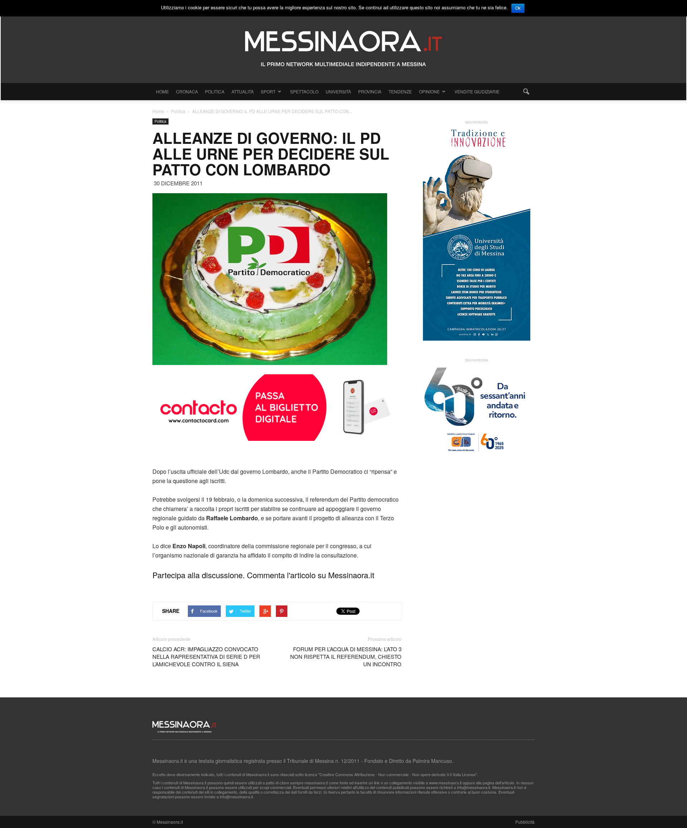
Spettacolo (304, 91)
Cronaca (187, 91)
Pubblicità (525, 822)
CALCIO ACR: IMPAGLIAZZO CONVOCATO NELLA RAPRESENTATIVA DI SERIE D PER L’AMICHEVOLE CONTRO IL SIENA (206, 656)
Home (162, 91)
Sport (268, 91)
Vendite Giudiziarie (477, 91)
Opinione (429, 91)
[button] (526, 91)
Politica (214, 91)
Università (338, 91)
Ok (518, 8)
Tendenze (400, 91)
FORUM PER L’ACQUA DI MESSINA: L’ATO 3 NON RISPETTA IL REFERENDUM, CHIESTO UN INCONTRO (345, 656)
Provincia (369, 91)
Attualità (243, 91)
